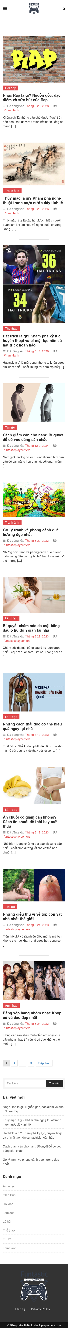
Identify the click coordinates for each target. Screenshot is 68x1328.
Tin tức (10, 427)
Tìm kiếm (54, 1083)
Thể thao (11, 328)
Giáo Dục (9, 1195)
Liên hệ (20, 1309)
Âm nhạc (11, 1005)
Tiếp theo (44, 1063)
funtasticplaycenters (17, 450)
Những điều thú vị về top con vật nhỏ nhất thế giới (32, 916)
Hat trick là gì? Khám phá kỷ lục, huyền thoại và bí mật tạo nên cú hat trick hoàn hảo (32, 340)
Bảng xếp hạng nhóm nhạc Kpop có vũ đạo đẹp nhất (32, 1015)
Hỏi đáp (10, 88)
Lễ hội (7, 1221)
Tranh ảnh (12, 190)
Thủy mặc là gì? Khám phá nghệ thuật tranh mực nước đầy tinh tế (33, 200)
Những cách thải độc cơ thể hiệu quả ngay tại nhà (32, 726)
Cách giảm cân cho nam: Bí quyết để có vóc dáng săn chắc (33, 437)
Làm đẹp (11, 618)
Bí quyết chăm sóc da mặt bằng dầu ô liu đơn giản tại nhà (31, 628)
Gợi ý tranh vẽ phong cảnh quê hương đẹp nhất (31, 532)
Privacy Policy (40, 1309)
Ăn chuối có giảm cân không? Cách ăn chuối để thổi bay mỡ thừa (30, 821)
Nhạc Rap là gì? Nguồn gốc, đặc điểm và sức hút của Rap (31, 97)
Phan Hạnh (11, 110)
